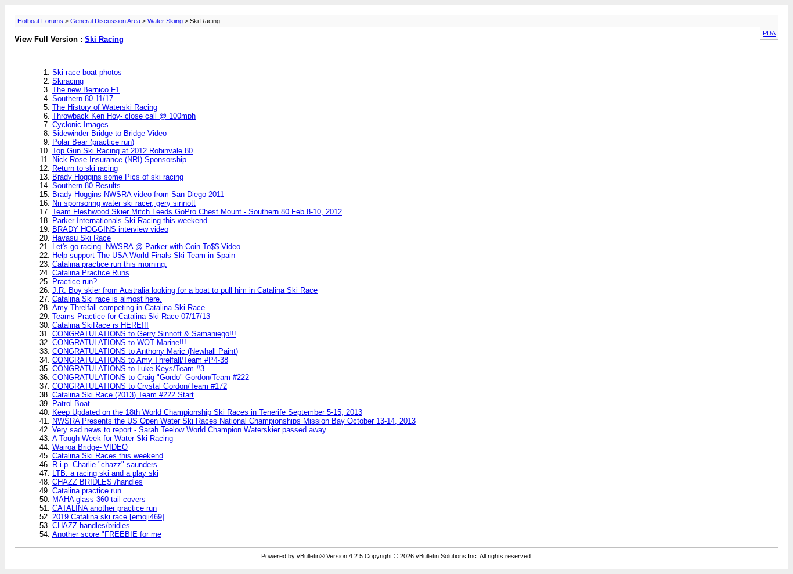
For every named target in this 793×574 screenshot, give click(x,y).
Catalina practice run (86, 490)
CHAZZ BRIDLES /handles (97, 482)
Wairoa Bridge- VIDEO (90, 447)
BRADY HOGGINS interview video (110, 229)
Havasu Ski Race (81, 238)
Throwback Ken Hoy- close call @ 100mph (124, 116)
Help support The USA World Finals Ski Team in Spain (143, 255)
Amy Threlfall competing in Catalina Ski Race (128, 307)
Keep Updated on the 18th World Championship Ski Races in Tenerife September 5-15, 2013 (207, 412)
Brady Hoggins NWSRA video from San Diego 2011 (138, 194)
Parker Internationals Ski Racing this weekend (129, 220)
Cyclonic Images (80, 124)
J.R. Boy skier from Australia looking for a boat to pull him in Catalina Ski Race (185, 290)
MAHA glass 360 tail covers (99, 499)
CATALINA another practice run (104, 508)
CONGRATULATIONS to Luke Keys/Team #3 (128, 368)
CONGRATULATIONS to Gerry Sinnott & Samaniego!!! (144, 333)
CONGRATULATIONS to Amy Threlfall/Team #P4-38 (140, 360)
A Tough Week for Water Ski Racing (112, 438)
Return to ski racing (85, 168)
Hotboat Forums (40, 20)
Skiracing (68, 81)
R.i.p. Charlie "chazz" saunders (104, 464)
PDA (769, 33)
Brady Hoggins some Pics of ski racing (117, 177)
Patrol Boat (71, 403)
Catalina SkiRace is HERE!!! (100, 325)
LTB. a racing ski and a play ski (105, 473)
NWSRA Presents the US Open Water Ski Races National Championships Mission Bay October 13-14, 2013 (234, 421)
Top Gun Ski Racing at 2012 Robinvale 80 (122, 150)
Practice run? (74, 281)
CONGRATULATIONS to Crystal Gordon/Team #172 (139, 386)
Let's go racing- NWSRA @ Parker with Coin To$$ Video (146, 246)
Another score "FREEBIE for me (106, 534)
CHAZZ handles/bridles (91, 525)
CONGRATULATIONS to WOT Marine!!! (119, 342)
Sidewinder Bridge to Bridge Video (109, 133)
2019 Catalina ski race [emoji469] (108, 516)
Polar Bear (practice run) (93, 142)
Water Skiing (165, 20)
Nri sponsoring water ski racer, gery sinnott (124, 203)
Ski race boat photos (87, 72)
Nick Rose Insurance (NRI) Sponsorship (119, 159)
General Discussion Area (105, 20)
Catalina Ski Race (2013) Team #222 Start (123, 394)
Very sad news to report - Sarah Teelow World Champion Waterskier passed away (189, 429)
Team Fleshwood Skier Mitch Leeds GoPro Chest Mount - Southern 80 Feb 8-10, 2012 (197, 211)
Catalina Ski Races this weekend (107, 455)
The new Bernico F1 (86, 89)
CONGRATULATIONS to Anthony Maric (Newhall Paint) (145, 351)
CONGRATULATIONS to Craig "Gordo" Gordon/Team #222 (150, 377)
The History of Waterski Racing (104, 107)
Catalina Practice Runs (90, 272)
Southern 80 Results (86, 185)
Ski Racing (104, 39)
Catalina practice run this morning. (109, 264)
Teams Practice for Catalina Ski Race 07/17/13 (131, 316)
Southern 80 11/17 (82, 98)
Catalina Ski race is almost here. (107, 299)
